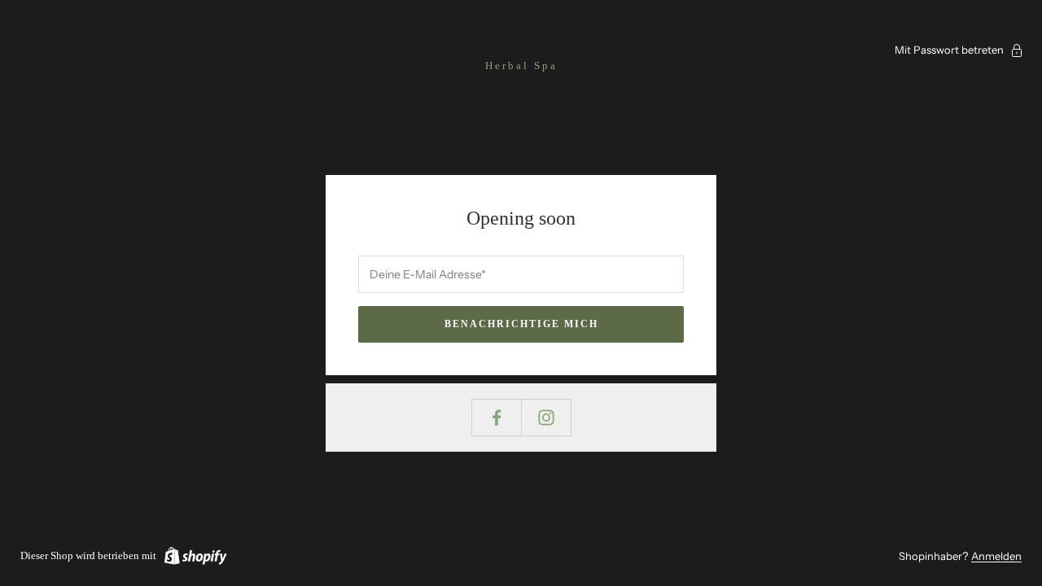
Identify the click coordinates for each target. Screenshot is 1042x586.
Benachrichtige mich (521, 324)
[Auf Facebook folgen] (496, 417)
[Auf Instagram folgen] (546, 417)
